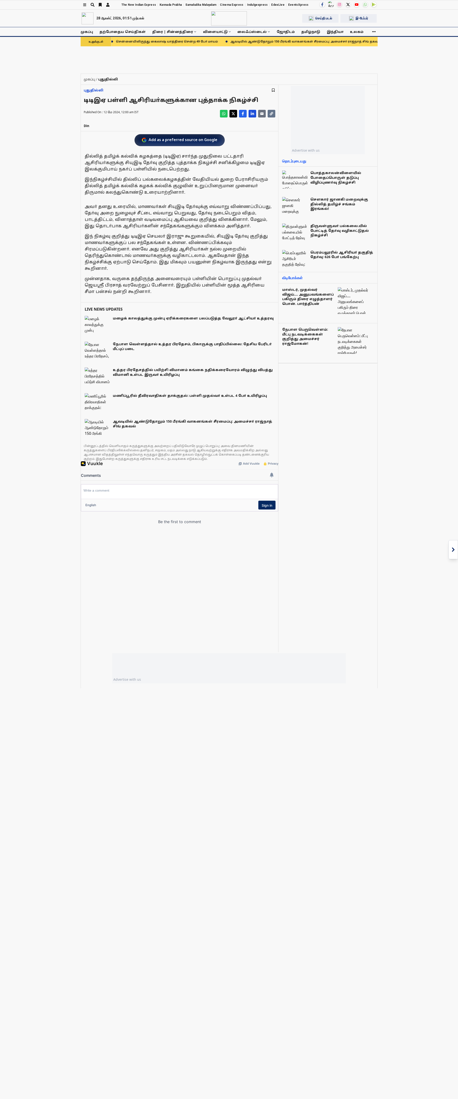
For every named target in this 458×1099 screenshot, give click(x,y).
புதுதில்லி (93, 90)
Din (86, 125)
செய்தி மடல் (323, 18)
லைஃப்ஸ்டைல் (252, 31)
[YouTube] (356, 4)
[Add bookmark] (273, 90)
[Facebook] (322, 4)
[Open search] (92, 5)
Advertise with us (306, 150)
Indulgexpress (257, 4)
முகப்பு (87, 31)
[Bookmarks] (100, 5)
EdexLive (277, 4)
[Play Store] (374, 4)
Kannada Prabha (171, 4)
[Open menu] (85, 5)
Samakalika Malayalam (200, 4)
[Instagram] (339, 4)
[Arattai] (331, 4)
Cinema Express (231, 4)
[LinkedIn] (252, 113)
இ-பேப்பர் (362, 18)
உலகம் (357, 31)
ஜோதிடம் (286, 31)
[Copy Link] (271, 113)
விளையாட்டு (215, 31)
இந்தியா (335, 31)
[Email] (262, 113)
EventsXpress (298, 4)
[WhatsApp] (365, 4)
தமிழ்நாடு (310, 31)
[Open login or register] (108, 5)
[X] (348, 4)
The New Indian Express (138, 4)
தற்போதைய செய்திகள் (122, 31)
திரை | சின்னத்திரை (172, 31)
